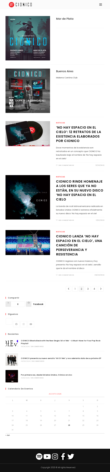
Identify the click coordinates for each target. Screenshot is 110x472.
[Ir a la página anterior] (68, 289)
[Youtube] (31, 324)
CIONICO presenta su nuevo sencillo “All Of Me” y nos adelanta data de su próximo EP (61, 358)
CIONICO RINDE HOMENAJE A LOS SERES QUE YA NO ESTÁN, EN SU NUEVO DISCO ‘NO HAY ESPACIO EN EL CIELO (79, 190)
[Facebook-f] (63, 456)
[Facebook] (16, 324)
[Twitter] (70, 456)
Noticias (60, 123)
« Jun (8, 435)
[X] (9, 321)
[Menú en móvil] (100, 4)
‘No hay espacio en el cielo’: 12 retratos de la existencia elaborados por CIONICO (78, 134)
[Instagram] (23, 324)
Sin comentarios (66, 165)
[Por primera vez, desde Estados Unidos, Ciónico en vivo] (12, 376)
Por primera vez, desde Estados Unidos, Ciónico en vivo (46, 375)
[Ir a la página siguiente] (100, 289)
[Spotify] (39, 456)
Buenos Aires (64, 71)
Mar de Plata (65, 19)
